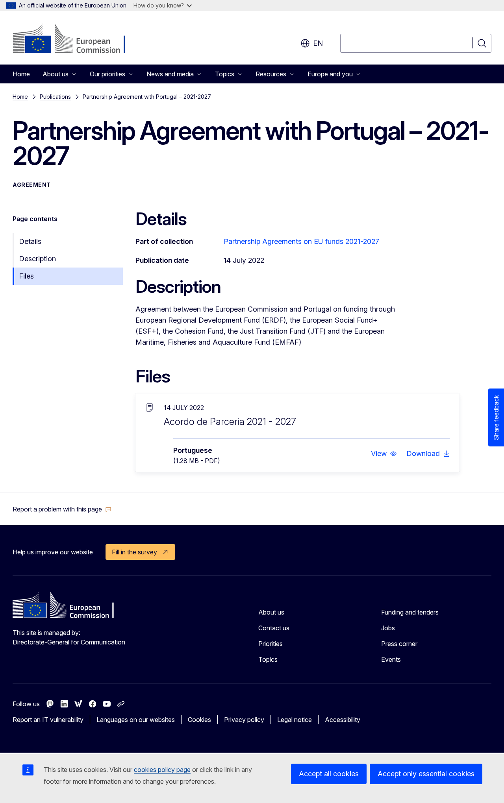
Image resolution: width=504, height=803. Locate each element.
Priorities (270, 644)
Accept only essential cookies (426, 774)
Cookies (199, 720)
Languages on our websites (135, 720)
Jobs (388, 628)
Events (391, 659)
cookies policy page (162, 769)
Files (26, 276)
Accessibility (342, 720)
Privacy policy (244, 720)
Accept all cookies (329, 774)
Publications (55, 96)
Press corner (399, 644)
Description (37, 259)
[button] (384, 453)
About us (271, 612)
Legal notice (294, 720)
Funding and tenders (410, 612)
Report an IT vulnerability (48, 720)
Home (21, 74)
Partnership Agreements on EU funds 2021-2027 (301, 241)
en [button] (318, 43)
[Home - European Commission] (76, 39)
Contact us (273, 628)
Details (30, 241)
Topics (268, 659)
